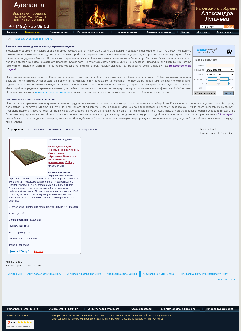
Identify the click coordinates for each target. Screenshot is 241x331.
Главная (19, 39)
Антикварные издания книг (122, 274)
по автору (54, 129)
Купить (38, 251)
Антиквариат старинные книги (44, 274)
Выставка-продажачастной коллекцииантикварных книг (29, 16)
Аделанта (29, 5)
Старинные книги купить (39, 39)
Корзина (201, 49)
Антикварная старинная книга (84, 274)
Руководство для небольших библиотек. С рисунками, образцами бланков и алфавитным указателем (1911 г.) (63, 154)
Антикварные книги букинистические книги (204, 274)
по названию (36, 129)
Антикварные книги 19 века (158, 274)
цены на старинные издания (52, 91)
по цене (70, 129)
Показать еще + (226, 279)
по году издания (88, 129)
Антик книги (15, 274)
